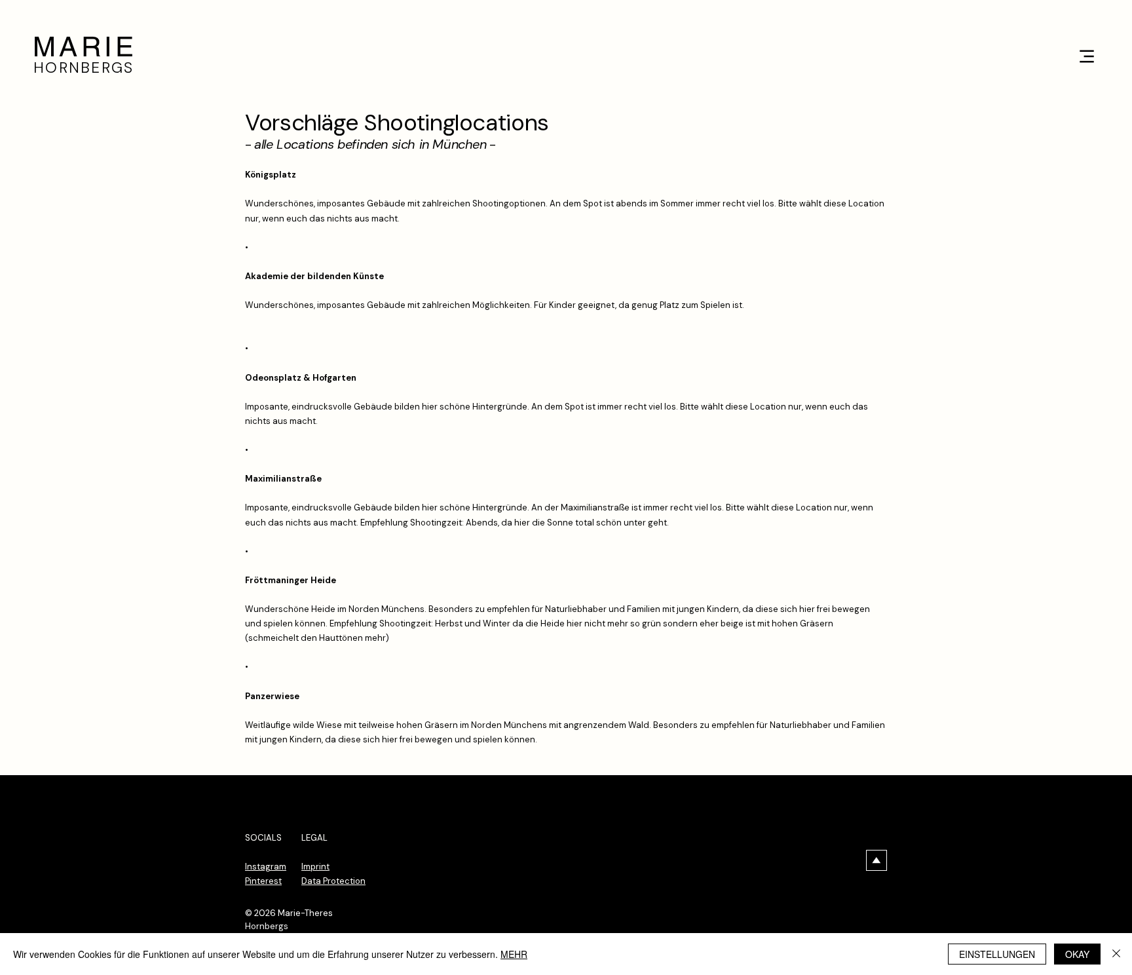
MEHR (513, 954)
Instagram (265, 866)
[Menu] (1086, 56)
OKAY (1077, 954)
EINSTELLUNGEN (997, 954)
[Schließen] (1116, 954)
